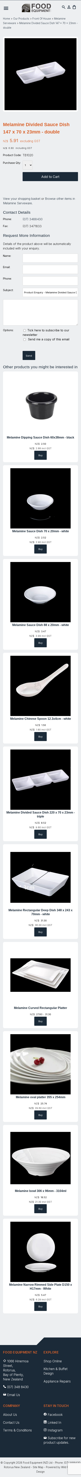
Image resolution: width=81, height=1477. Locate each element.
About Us (10, 1415)
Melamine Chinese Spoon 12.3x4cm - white (40, 718)
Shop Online (53, 1361)
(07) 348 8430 (18, 1387)
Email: (6, 267)
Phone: (7, 219)
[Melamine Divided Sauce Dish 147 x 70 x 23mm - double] (40, 109)
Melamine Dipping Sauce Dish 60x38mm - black (40, 437)
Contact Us (11, 1422)
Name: (7, 255)
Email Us (13, 1395)
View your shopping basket (21, 199)
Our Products (21, 18)
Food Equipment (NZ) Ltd (37, 1462)
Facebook (55, 1415)
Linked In (54, 1422)
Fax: (5, 226)
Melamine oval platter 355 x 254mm (40, 1097)
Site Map (38, 1467)
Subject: (8, 290)
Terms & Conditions (17, 1430)
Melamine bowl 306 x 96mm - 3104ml (40, 1191)
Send (29, 355)
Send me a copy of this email (48, 339)
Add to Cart (50, 177)
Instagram (55, 1430)
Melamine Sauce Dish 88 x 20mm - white (40, 625)
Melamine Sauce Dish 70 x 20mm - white (40, 531)
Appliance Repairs (57, 1381)
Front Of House (41, 18)
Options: (8, 330)
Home (6, 18)
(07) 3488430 (33, 219)
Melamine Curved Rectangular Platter (40, 1008)
